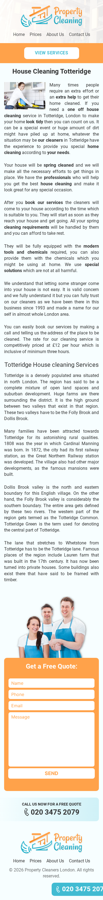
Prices (35, 34)
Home (19, 34)
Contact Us (79, 34)
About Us (55, 34)
